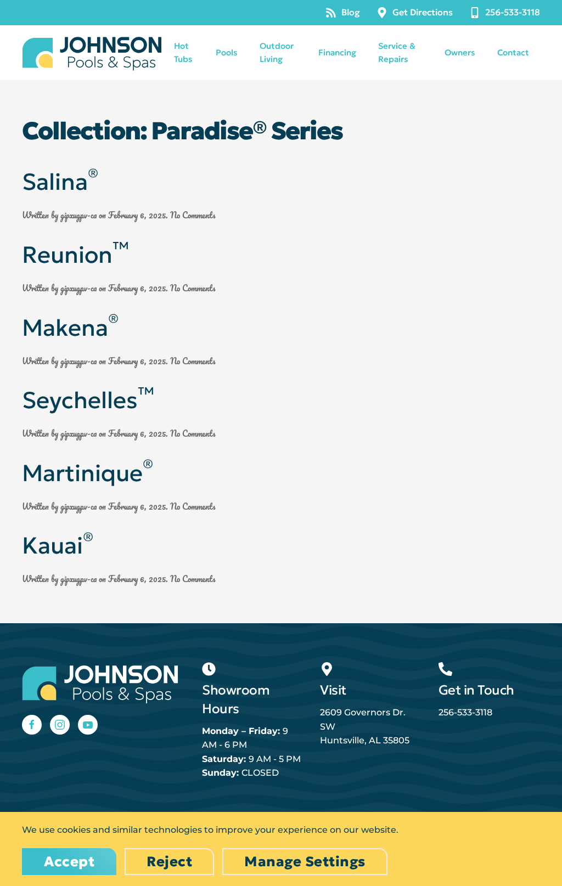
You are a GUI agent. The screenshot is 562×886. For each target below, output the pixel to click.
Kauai (57, 545)
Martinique (87, 473)
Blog (350, 12)
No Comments (193, 215)
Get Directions (422, 12)
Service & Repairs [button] (396, 52)
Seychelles (88, 400)
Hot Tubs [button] (183, 52)
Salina (60, 181)
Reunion (75, 254)
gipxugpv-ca (78, 215)
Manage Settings (305, 861)
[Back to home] (92, 52)
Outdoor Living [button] (277, 52)
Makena (70, 327)
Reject (169, 861)
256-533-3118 (512, 12)
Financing (337, 52)
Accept (69, 861)
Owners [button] (460, 52)
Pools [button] (227, 52)
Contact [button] (513, 52)
